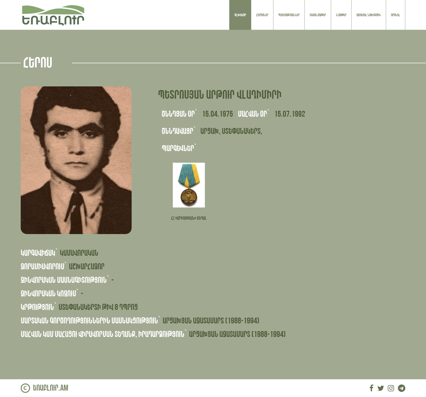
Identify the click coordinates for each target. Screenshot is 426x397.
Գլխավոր (240, 15)
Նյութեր (341, 15)
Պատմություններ (289, 15)
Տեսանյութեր (318, 15)
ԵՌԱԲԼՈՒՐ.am (50, 388)
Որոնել (395, 15)
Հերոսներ (262, 15)
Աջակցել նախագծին (368, 15)
